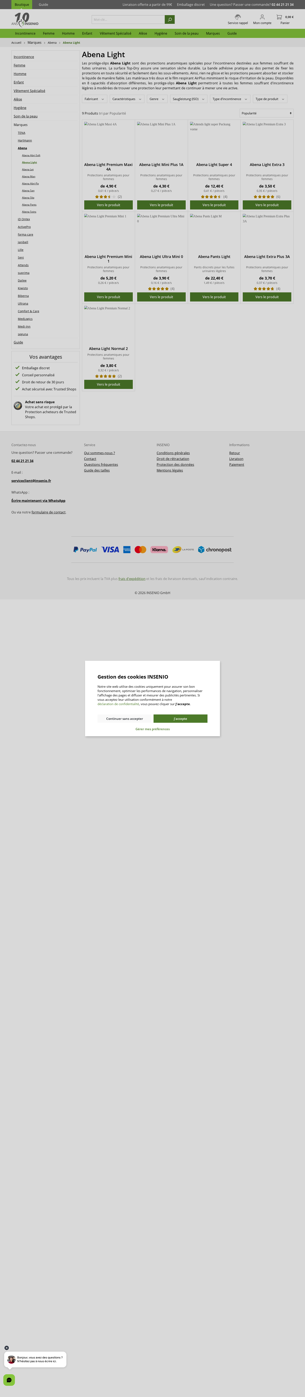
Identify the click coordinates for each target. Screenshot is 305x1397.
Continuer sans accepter (124, 719)
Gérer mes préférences (152, 729)
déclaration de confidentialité (118, 704)
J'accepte (180, 719)
